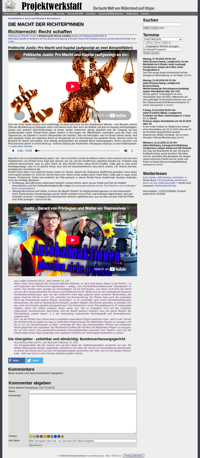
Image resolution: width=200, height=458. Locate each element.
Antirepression (28, 13)
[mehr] (187, 75)
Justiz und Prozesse (34, 18)
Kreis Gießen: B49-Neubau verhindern (163, 177)
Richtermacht (53, 18)
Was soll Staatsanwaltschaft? (89, 36)
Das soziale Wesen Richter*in (117, 38)
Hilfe (161, 28)
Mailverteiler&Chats (165, 185)
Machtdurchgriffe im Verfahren (24, 38)
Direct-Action (10, 13)
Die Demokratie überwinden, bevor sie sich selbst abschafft (165, 181)
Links (11, 41)
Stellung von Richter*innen (22, 36)
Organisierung (46, 13)
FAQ (108, 456)
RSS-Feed (116, 456)
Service (145, 13)
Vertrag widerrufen (133, 456)
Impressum (99, 456)
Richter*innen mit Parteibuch (85, 38)
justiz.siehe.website (22, 146)
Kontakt (90, 456)
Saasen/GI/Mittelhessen (111, 13)
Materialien (132, 13)
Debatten (91, 13)
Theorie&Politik (75, 13)
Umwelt (60, 13)
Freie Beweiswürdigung (54, 38)
